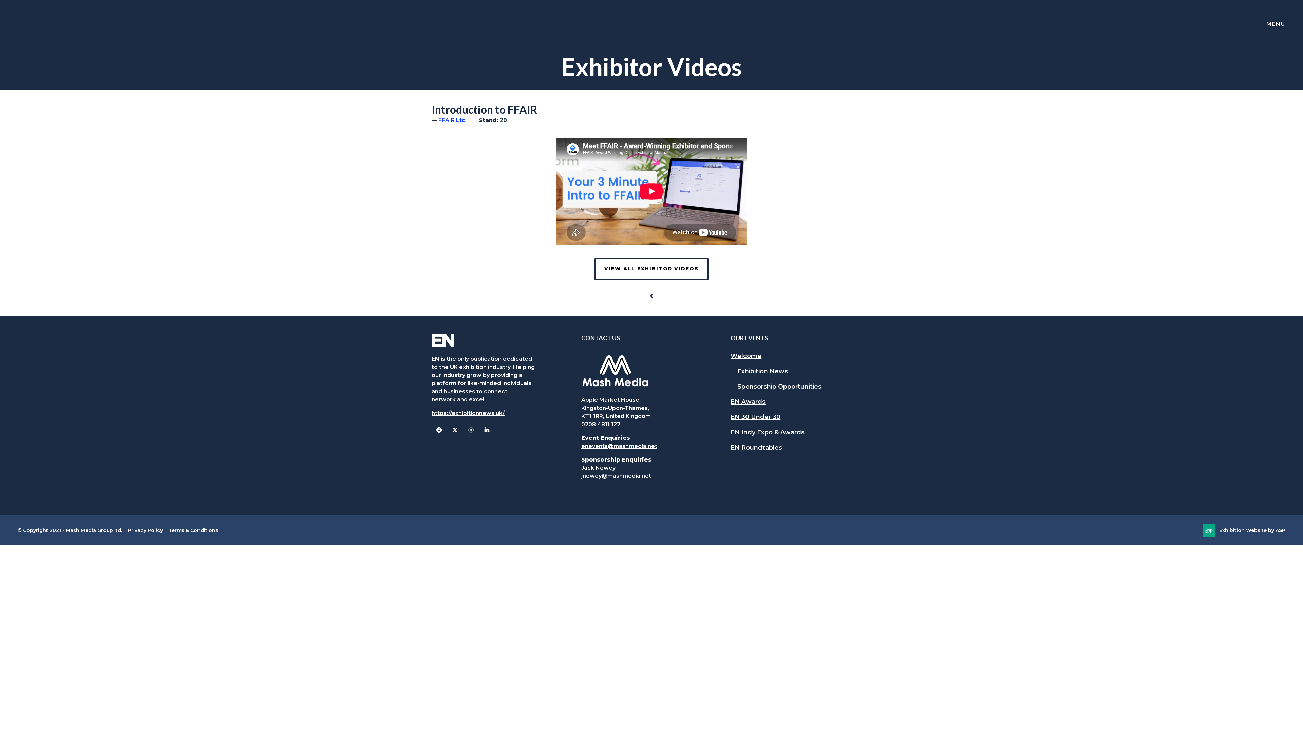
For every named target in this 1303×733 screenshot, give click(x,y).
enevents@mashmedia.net (619, 446)
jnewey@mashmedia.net (616, 476)
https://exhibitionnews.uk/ (468, 413)
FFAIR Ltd (452, 120)
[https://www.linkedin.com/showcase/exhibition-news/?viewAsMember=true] (486, 430)
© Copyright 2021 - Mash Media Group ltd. (70, 530)
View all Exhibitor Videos (651, 269)
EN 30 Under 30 (755, 417)
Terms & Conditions (193, 530)
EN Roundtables (756, 447)
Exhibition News (762, 371)
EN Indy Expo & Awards (768, 432)
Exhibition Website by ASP (1252, 530)
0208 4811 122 (600, 424)
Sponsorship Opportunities (779, 386)
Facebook (439, 430)
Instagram (471, 430)
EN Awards (748, 402)
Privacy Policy (145, 530)
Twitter (455, 430)
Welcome (746, 356)
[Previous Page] (651, 296)
